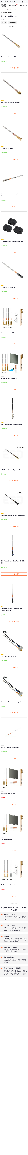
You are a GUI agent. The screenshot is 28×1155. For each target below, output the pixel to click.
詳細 (15, 804)
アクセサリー (8, 9)
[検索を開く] (20, 1)
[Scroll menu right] (26, 5)
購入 (15, 113)
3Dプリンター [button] (13, 5)
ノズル (14, 9)
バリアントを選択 (14, 68)
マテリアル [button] (22, 5)
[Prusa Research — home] (3, 5)
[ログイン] (22, 1)
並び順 (9, 26)
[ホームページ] (2, 9)
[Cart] (25, 1)
